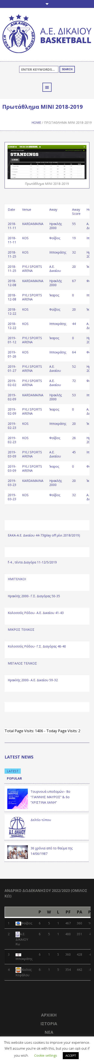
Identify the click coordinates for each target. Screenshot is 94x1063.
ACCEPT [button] (70, 1055)
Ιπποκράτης (24, 959)
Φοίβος (26, 923)
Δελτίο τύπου (41, 820)
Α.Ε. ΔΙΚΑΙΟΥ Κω (22, 939)
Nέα (48, 1032)
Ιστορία (48, 1024)
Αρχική (49, 1015)
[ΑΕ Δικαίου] (47, 34)
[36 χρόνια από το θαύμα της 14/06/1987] (17, 852)
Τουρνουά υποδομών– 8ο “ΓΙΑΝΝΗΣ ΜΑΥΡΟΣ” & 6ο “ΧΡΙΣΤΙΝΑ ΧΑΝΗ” (50, 796)
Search (67, 69)
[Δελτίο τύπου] (17, 826)
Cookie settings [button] (45, 1055)
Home (36, 122)
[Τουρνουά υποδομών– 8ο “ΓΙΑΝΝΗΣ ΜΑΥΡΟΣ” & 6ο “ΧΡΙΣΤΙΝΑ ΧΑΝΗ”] (17, 798)
